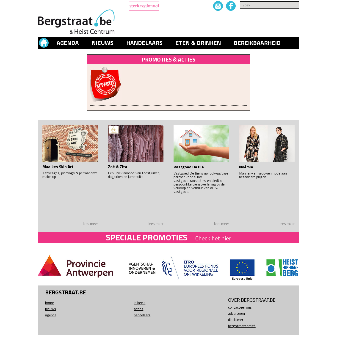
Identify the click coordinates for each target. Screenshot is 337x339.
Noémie (246, 167)
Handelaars (144, 43)
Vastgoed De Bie (189, 167)
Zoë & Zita (117, 167)
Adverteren (236, 313)
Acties (138, 309)
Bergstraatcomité (242, 325)
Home (49, 302)
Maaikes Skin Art (58, 167)
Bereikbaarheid (257, 43)
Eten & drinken (198, 43)
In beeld (139, 302)
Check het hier (213, 238)
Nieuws (102, 43)
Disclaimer (235, 319)
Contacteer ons (240, 307)
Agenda (68, 43)
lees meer (90, 223)
